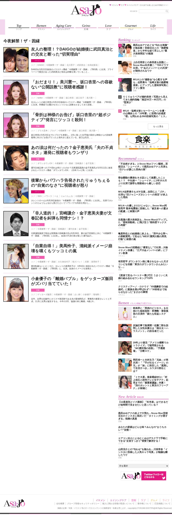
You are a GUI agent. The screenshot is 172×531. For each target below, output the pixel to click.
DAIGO (40, 65)
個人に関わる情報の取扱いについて (118, 503)
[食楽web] (143, 149)
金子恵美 (90, 163)
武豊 (87, 262)
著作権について (144, 503)
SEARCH (133, 11)
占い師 (77, 294)
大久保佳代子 (64, 262)
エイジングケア (118, 500)
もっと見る (158, 126)
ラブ (143, 500)
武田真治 (81, 65)
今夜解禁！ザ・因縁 (55, 65)
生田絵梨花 (93, 65)
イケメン (37, 61)
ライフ (165, 500)
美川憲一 (91, 98)
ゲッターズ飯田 (44, 294)
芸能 (37, 93)
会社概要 (60, 503)
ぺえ (56, 196)
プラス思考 (42, 130)
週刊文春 (72, 229)
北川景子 (71, 65)
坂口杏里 (70, 98)
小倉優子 (87, 294)
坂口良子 (80, 98)
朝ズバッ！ (77, 262)
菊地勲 (96, 294)
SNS (39, 196)
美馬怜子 (95, 262)
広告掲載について (162, 503)
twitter (40, 98)
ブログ (53, 130)
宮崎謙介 (79, 163)
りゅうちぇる (67, 196)
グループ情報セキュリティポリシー (83, 503)
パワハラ (48, 196)
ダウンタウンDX (44, 163)
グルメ (154, 500)
